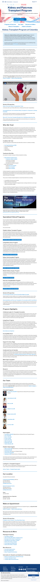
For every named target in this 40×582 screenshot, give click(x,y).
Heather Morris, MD (8, 442)
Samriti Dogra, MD (7, 451)
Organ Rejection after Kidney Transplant (11, 540)
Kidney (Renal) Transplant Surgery (10, 157)
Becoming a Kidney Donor (9, 550)
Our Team (20, 24)
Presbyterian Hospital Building (8, 479)
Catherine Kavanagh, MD (9, 452)
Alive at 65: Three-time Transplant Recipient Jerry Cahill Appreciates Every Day (19, 117)
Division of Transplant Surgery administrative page (13, 556)
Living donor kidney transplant (11, 159)
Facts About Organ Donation (9, 549)
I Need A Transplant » (14, 26)
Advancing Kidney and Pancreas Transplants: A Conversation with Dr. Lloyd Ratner (20, 300)
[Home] (11, 2)
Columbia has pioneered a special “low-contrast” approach (24, 354)
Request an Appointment (20, 19)
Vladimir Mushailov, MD (8, 443)
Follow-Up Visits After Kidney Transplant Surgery (13, 537)
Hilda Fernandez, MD (8, 441)
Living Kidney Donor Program (10, 254)
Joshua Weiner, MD (10, 419)
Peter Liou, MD (10, 403)
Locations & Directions (13, 570)
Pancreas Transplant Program (10, 288)
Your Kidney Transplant (8, 536)
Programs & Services (10, 24)
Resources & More (30, 24)
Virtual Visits (5, 570)
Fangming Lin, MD (7, 454)
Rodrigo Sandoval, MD (11, 414)
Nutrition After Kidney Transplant (10, 541)
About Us (4, 567)
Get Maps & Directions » (7, 483)
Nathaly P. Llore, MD (11, 408)
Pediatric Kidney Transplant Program (12, 239)
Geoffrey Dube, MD (8, 439)
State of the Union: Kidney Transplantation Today (13, 106)
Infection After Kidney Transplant (10, 544)
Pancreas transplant (12, 165)
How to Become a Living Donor (8, 330)
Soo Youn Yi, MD (10, 424)
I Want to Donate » (27, 26)
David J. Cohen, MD (8, 437)
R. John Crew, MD (7, 438)
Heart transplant (12, 168)
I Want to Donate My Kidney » (16, 78)
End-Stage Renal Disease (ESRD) (10, 145)
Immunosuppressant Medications (10, 543)
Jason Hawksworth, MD (11, 398)
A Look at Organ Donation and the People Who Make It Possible (16, 294)
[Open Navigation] (3, 2)
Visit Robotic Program (8, 277)
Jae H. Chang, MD (7, 435)
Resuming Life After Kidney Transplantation (12, 539)
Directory (13, 567)
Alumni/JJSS (13, 568)
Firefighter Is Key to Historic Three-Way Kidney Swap (14, 520)
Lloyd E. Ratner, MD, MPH (12, 391)
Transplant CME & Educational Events (11, 559)
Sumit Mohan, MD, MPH (8, 434)
